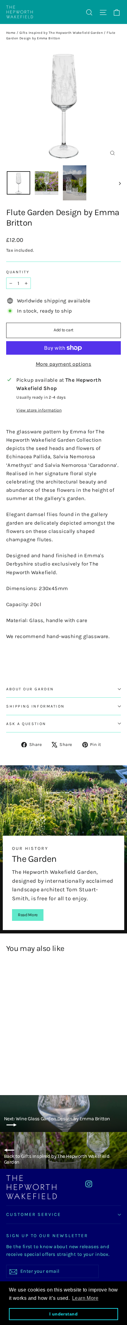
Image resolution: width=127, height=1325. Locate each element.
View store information (38, 410)
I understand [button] (63, 1313)
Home (11, 33)
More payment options (64, 364)
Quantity (17, 272)
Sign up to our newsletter (47, 1235)
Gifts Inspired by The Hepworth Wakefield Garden (61, 33)
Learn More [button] (85, 1298)
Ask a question (26, 723)
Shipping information (35, 706)
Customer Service (33, 1214)
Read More (28, 914)
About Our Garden (30, 689)
